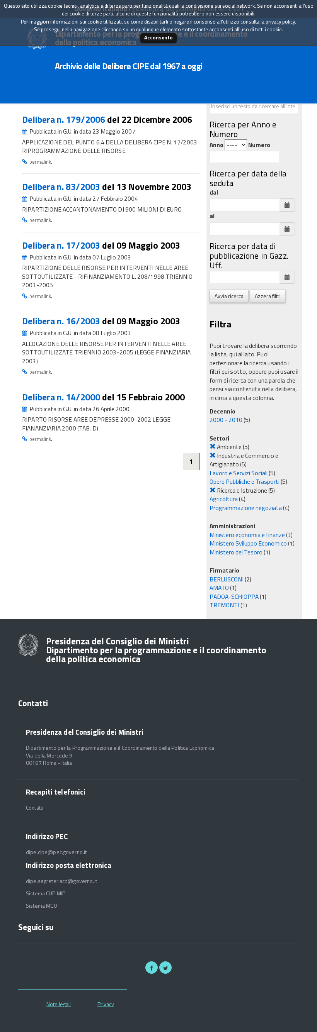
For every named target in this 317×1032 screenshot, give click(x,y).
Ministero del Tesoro (236, 552)
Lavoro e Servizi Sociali (239, 473)
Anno (216, 145)
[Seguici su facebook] (151, 967)
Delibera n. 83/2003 (62, 186)
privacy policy (280, 21)
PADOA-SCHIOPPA (234, 596)
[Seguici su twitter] (165, 967)
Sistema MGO (42, 906)
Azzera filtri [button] (268, 296)
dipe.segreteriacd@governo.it (61, 881)
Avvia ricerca (229, 296)
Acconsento (158, 37)
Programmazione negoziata (246, 507)
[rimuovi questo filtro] (213, 446)
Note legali (58, 1004)
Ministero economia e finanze (247, 534)
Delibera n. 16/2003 (62, 321)
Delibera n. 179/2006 (64, 119)
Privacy (105, 1004)
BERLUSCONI (227, 579)
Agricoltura (224, 498)
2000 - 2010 (226, 419)
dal (214, 192)
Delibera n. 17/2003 (62, 245)
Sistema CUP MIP (45, 893)
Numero (259, 145)
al (212, 216)
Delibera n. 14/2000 (62, 397)
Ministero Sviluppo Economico (248, 543)
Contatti (34, 808)
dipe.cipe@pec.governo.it (56, 852)
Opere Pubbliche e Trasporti (245, 481)
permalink (40, 162)
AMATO (219, 587)
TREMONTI (224, 605)
